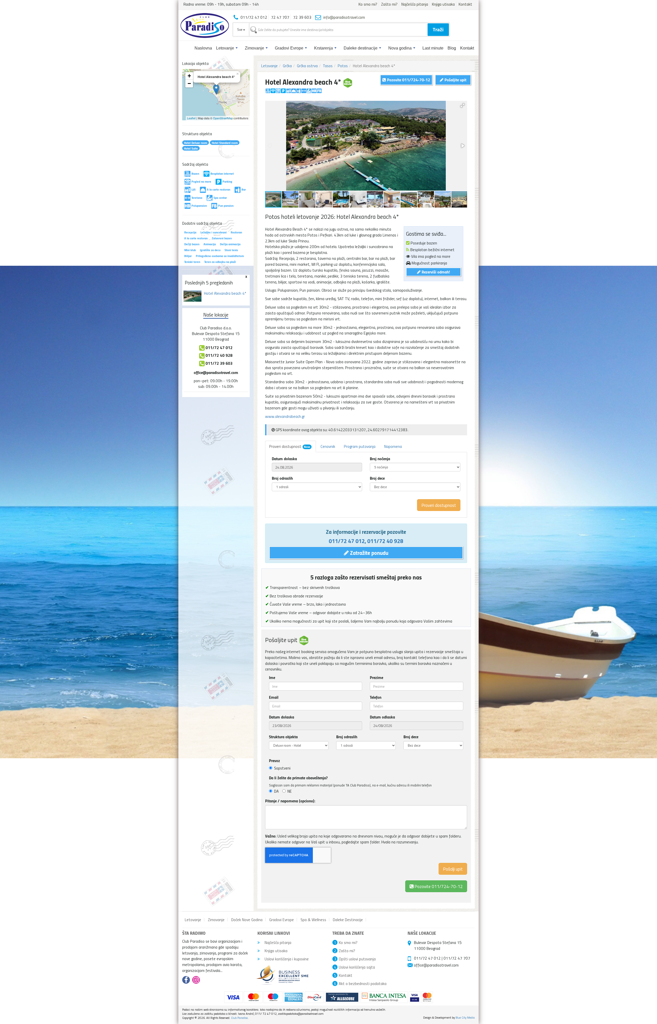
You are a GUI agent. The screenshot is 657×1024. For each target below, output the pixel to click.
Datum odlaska (382, 717)
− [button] (189, 83)
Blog (452, 48)
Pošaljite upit (454, 80)
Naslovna (203, 48)
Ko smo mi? (368, 4)
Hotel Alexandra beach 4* (225, 293)
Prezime (376, 677)
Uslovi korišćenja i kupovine (286, 959)
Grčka (287, 65)
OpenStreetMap (223, 118)
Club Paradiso (239, 1018)
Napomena (393, 446)
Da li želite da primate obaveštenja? (298, 778)
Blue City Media (465, 1017)
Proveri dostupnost (289, 446)
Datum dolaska (284, 458)
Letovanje (225, 48)
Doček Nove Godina (247, 919)
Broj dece (377, 478)
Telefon (375, 697)
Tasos (328, 65)
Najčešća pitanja (414, 4)
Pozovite (438, 886)
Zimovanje (254, 48)
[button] (462, 105)
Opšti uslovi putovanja (357, 959)
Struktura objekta (283, 737)
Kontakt (465, 4)
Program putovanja (359, 446)
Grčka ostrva (307, 65)
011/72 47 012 (347, 541)
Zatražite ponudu (368, 552)
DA (276, 791)
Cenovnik (328, 446)
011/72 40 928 (385, 541)
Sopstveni (282, 768)
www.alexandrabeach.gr (285, 416)
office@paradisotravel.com (216, 372)
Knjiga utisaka (443, 4)
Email (273, 697)
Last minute (432, 48)
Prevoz (274, 760)
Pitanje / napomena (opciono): (290, 801)
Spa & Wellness (313, 919)
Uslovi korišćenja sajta (357, 967)
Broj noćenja (380, 458)
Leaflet (191, 118)
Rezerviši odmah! (435, 272)
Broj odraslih (282, 478)
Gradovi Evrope (289, 48)
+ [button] (189, 76)
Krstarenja (323, 48)
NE (289, 791)
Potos (343, 65)
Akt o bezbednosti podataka (363, 983)
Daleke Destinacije (348, 919)
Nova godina (400, 48)
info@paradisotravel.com (344, 17)
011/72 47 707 (456, 958)
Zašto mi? (389, 4)
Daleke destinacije (361, 48)
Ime (272, 677)
